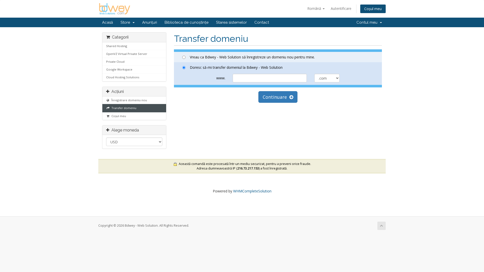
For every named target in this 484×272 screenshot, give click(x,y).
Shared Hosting (116, 46)
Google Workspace (119, 69)
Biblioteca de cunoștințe (186, 22)
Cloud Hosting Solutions (122, 77)
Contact (261, 22)
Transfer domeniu (123, 108)
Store (126, 22)
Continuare (276, 97)
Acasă (107, 22)
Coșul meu (373, 8)
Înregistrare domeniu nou (128, 100)
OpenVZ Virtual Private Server (126, 54)
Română (314, 8)
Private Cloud (115, 61)
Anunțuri (149, 22)
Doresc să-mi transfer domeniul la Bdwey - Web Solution (236, 67)
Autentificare (341, 8)
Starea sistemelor (231, 22)
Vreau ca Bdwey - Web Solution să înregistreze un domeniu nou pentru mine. (252, 57)
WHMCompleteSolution (252, 191)
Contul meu (367, 22)
